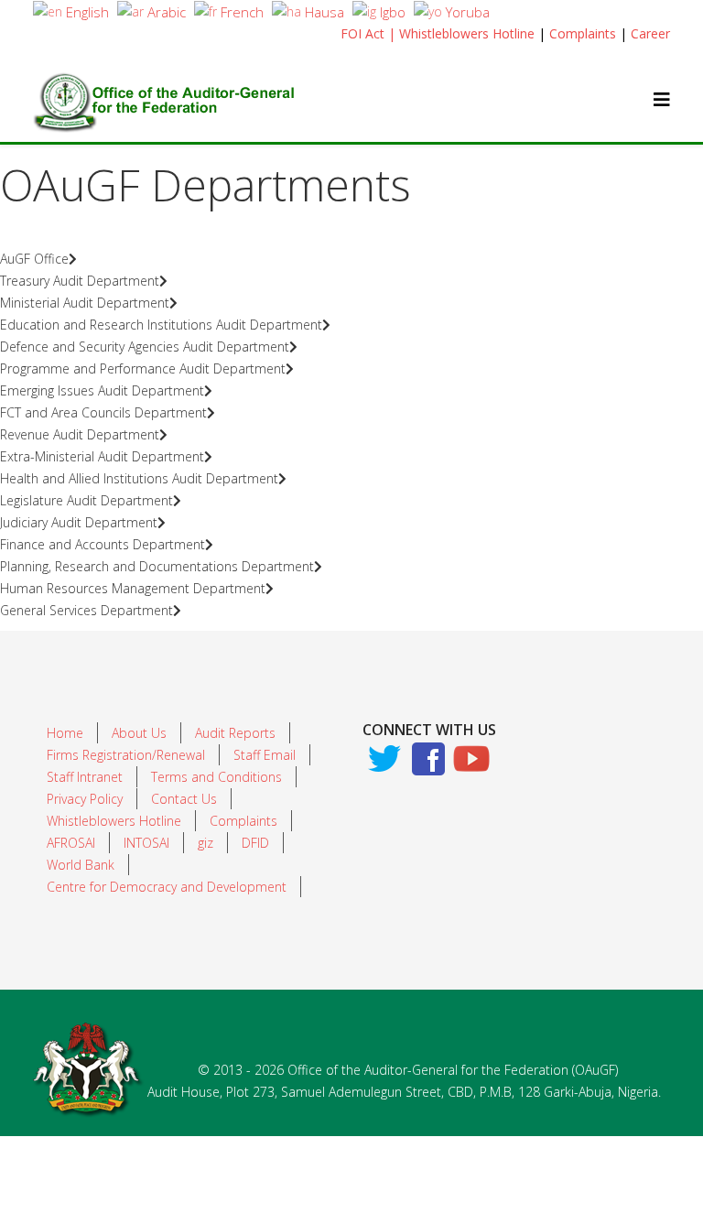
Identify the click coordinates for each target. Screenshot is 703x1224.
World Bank (80, 864)
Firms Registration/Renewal (126, 755)
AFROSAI (71, 842)
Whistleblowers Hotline (114, 820)
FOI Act (362, 33)
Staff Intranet (85, 776)
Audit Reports (235, 733)
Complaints (582, 33)
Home (65, 733)
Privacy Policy (85, 798)
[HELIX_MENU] (662, 99)
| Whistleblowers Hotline (461, 33)
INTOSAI (146, 842)
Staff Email (264, 755)
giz (205, 842)
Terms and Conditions (216, 776)
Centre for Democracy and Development (167, 886)
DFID (255, 842)
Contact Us (184, 798)
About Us (139, 733)
